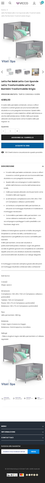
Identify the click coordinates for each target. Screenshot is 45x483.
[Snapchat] (32, 460)
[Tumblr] (27, 460)
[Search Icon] (10, 3)
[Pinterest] (22, 460)
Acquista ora (22, 145)
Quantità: (5, 127)
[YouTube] (37, 460)
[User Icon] (34, 3)
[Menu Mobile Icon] (2, 3)
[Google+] (12, 460)
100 (6, 152)
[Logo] (22, 3)
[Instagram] (17, 460)
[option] (22, 42)
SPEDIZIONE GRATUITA (9, 94)
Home (3, 10)
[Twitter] (7, 460)
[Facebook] (2, 460)
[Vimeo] (42, 460)
